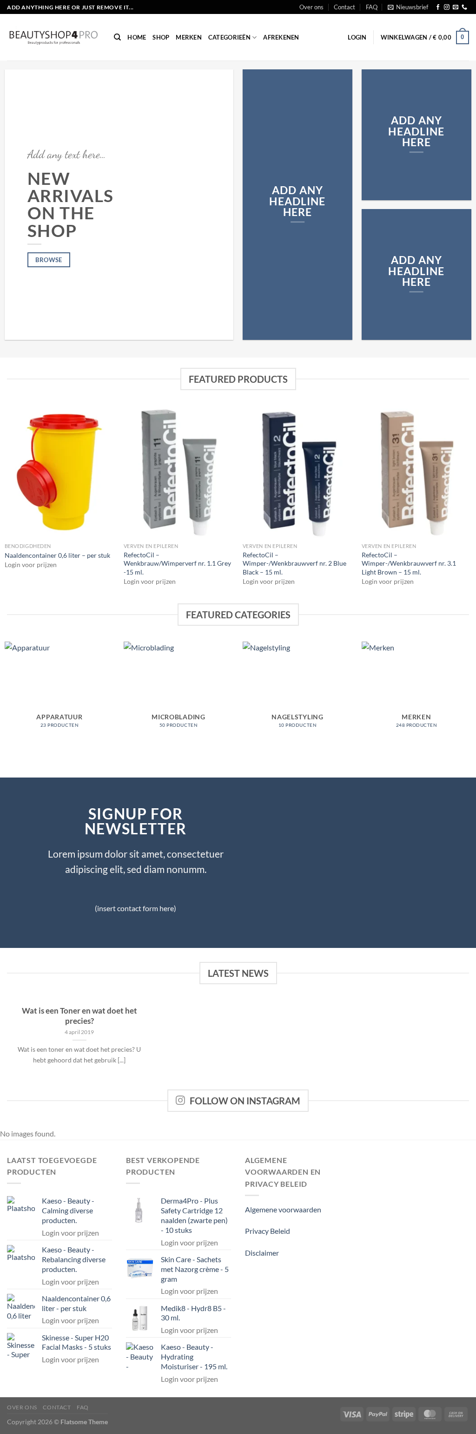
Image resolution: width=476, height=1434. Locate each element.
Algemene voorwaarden (283, 1209)
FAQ (371, 7)
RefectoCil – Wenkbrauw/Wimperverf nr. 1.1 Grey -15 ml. (177, 563)
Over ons (311, 7)
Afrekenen (281, 37)
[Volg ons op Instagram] (447, 7)
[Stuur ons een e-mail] (455, 7)
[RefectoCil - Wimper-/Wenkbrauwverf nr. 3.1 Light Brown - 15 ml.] (416, 472)
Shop (160, 37)
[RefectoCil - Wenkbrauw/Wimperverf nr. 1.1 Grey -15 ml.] (178, 472)
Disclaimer (262, 1252)
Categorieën (229, 37)
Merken (189, 37)
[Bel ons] (464, 7)
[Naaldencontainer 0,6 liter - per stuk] (59, 472)
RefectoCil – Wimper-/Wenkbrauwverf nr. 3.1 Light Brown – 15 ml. (409, 563)
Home (136, 37)
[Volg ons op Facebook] (438, 7)
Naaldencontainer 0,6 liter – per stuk (57, 555)
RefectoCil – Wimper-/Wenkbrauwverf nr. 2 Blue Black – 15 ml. (294, 563)
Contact (344, 7)
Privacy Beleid (267, 1230)
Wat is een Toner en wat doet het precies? (79, 1016)
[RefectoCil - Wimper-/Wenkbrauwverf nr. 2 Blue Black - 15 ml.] (297, 472)
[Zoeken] (117, 37)
